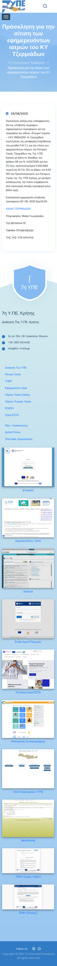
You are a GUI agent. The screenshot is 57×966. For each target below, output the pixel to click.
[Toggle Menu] (6, 16)
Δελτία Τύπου (12, 432)
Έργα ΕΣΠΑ (12, 415)
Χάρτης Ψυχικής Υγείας (18, 401)
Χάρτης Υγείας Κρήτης (17, 395)
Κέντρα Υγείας (13, 374)
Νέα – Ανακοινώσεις (16, 425)
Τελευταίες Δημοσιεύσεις (19, 439)
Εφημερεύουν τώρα (16, 388)
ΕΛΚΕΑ (9, 408)
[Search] (45, 6)
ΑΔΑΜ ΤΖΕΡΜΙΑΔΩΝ (18, 209)
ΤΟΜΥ (8, 381)
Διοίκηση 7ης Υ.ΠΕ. (16, 368)
